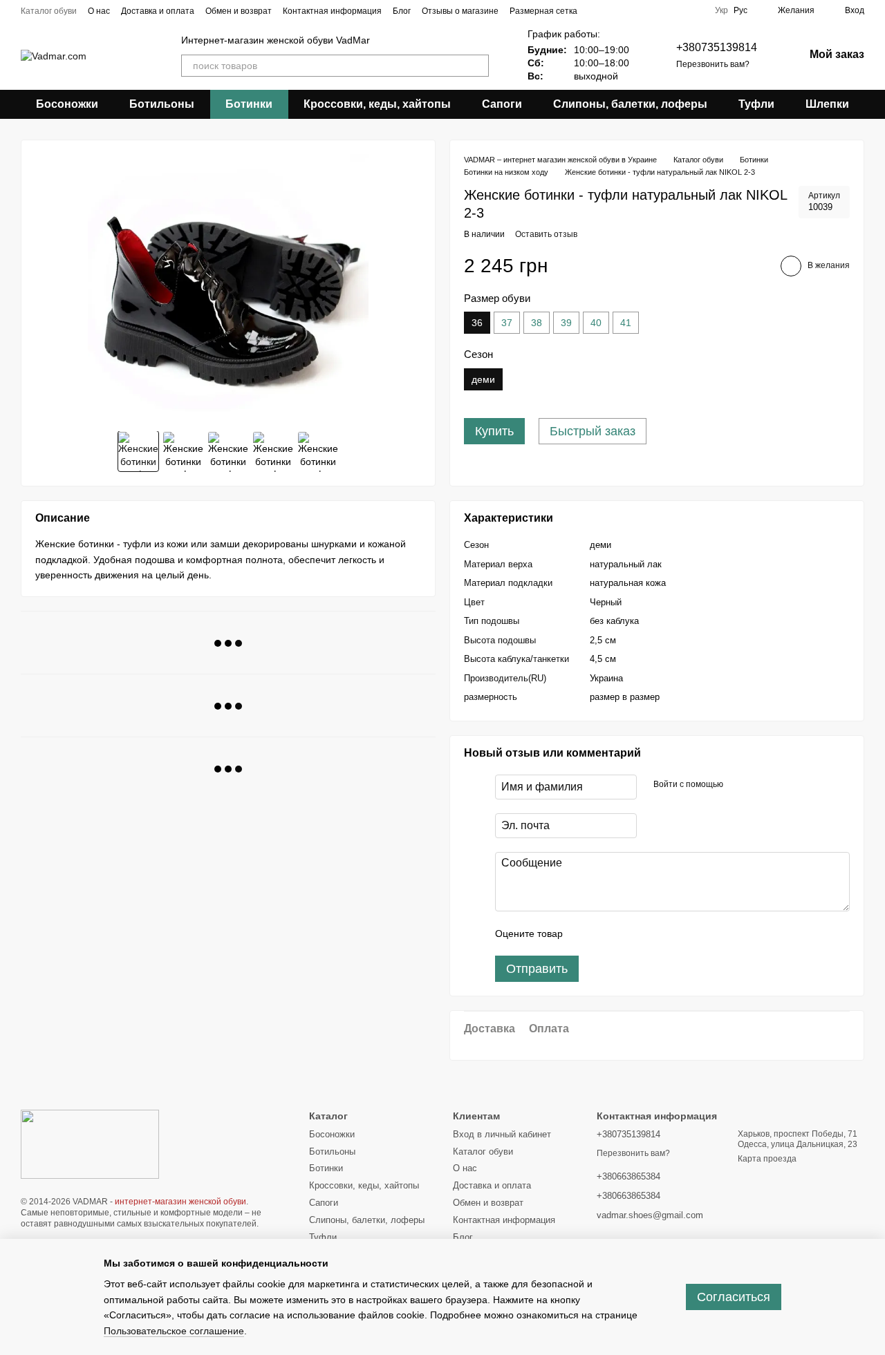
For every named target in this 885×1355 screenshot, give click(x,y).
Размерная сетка (543, 11)
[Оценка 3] (630, 933)
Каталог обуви (49, 11)
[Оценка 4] (652, 933)
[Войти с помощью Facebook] (738, 785)
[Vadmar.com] (90, 1143)
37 (506, 322)
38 (536, 322)
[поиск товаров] (478, 66)
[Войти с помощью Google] (760, 785)
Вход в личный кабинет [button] (502, 1134)
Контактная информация (332, 11)
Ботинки (248, 104)
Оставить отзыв (546, 234)
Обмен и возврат (238, 11)
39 (566, 322)
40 (596, 322)
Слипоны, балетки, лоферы (630, 104)
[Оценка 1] (586, 933)
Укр (721, 10)
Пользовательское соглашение (174, 1330)
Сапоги (502, 104)
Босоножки (67, 104)
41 (625, 322)
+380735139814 (716, 47)
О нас (99, 11)
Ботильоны (161, 104)
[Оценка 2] (608, 933)
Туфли (756, 104)
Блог (402, 11)
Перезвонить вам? (712, 64)
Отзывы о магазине (460, 11)
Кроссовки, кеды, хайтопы (377, 104)
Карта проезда (767, 1159)
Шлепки (827, 104)
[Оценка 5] (674, 933)
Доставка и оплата (157, 11)
